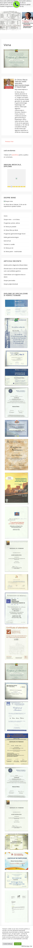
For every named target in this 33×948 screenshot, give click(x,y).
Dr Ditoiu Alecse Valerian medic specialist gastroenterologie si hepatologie (22, 83)
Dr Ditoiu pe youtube (10, 226)
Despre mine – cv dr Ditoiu (12, 219)
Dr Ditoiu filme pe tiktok (11, 230)
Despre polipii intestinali (11, 284)
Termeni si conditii (9, 244)
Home (5, 216)
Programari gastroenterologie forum (14, 234)
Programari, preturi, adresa (12, 223)
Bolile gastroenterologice (11, 237)
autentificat (15, 155)
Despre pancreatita (9, 280)
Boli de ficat (7, 241)
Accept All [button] (17, 944)
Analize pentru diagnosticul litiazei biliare (15, 265)
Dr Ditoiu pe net (8, 248)
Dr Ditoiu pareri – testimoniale (13, 251)
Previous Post (9, 141)
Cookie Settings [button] (7, 944)
